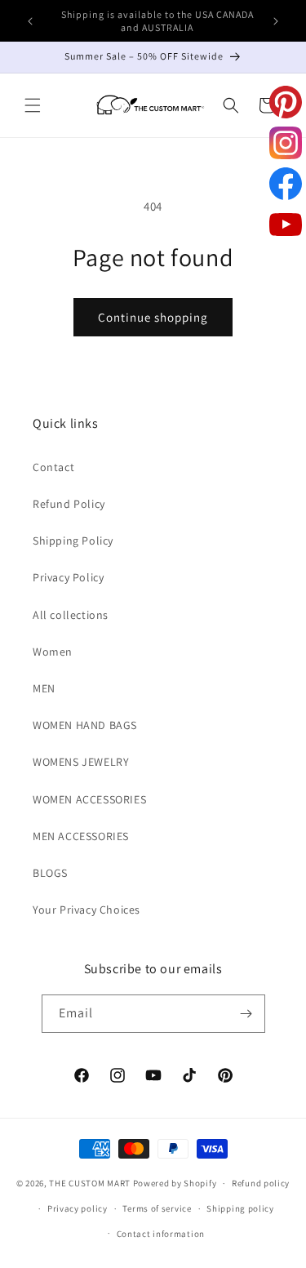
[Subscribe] (246, 1013)
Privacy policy (77, 1208)
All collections (71, 614)
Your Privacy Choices (86, 909)
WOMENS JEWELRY (81, 761)
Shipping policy (240, 1208)
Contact (53, 467)
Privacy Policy (68, 577)
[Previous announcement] (30, 21)
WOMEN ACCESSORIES (89, 799)
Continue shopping (153, 317)
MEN (44, 688)
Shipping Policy (73, 540)
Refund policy (261, 1183)
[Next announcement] (276, 21)
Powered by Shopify (175, 1183)
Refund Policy (69, 503)
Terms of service (156, 1208)
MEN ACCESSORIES (81, 836)
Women (53, 651)
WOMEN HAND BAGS (85, 725)
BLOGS (50, 872)
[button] (33, 105)
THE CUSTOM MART (90, 1183)
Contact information (161, 1233)
